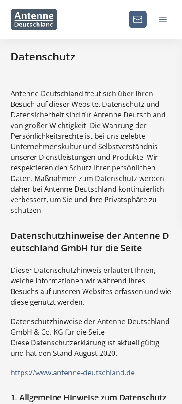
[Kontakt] (138, 19)
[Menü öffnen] (162, 19)
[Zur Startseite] (34, 19)
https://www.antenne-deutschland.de (73, 373)
